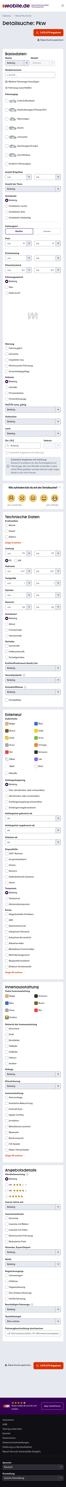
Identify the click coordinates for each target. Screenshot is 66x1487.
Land (7, 428)
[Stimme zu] (44, 498)
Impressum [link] (8, 1420)
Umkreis (48, 440)
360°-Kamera (16, 853)
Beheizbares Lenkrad (19, 1126)
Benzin (12, 525)
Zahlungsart (11, 226)
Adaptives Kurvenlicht (20, 937)
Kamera (13, 871)
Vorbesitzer (11, 416)
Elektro (12, 537)
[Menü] (63, 6)
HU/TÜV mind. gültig (15, 404)
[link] (50, 40)
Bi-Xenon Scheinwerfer (20, 966)
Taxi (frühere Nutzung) (20, 1293)
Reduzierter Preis (17, 1241)
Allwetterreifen (16, 943)
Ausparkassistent (17, 859)
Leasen (47, 231)
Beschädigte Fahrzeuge (17, 1304)
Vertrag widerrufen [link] (12, 1429)
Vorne (12, 882)
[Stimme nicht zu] (11, 498)
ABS (11, 920)
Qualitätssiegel (13, 1316)
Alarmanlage (15, 1097)
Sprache (7, 1462)
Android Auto (15, 1109)
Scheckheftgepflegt (19, 371)
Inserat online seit (14, 1202)
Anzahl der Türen (13, 184)
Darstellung (9, 1473)
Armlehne (14, 1120)
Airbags (9, 1069)
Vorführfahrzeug (17, 1298)
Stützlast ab (11, 837)
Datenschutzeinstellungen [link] (16, 1442)
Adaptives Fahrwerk (19, 931)
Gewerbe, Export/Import (17, 1247)
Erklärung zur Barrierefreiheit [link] (17, 1447)
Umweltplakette (13, 675)
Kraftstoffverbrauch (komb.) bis (21, 663)
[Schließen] (59, 487)
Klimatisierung (12, 1081)
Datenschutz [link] (9, 1438)
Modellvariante (13, 70)
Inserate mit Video (18, 1230)
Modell (34, 58)
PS (10, 560)
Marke (8, 58)
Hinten (12, 865)
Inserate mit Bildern (19, 1224)
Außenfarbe (11, 718)
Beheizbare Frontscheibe (21, 949)
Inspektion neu (16, 359)
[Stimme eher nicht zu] (22, 498)
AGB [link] (5, 1424)
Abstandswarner (17, 926)
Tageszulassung (17, 1287)
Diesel (12, 531)
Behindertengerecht (19, 955)
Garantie (13, 354)
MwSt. (8, 1259)
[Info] (24, 675)
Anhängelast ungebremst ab (20, 825)
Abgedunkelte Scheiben (21, 914)
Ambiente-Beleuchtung (21, 1103)
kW (19, 560)
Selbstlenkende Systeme (21, 876)
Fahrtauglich (15, 348)
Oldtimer (13, 1281)
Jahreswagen (16, 1275)
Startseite (7, 16)
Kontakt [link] (6, 1433)
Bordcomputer (16, 1138)
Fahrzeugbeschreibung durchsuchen (24, 1328)
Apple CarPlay (16, 1115)
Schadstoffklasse (14, 687)
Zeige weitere (13, 542)
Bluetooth (14, 1132)
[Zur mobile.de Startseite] (29, 6)
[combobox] (23, 443)
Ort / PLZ (9, 440)
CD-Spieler (14, 1144)
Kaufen (19, 231)
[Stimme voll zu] (55, 498)
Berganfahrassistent (19, 960)
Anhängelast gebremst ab (18, 813)
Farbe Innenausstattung (17, 991)
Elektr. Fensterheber (19, 1149)
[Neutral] (33, 498)
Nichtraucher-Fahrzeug (21, 365)
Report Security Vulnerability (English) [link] (22, 1451)
